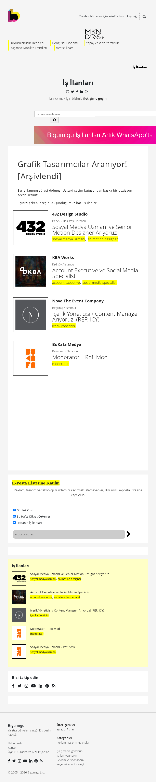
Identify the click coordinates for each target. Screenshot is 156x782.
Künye (12, 748)
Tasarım (72, 742)
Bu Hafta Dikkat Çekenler (33, 516)
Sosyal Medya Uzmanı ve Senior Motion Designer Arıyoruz (92, 223)
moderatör (60, 363)
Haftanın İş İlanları (29, 523)
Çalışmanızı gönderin (69, 751)
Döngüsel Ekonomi (65, 43)
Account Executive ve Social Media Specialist (95, 267)
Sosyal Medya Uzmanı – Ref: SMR (52, 647)
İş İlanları (140, 67)
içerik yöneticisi (64, 326)
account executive (66, 282)
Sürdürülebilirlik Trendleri (26, 43)
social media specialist (99, 282)
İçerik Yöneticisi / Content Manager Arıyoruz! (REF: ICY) (96, 310)
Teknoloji (84, 742)
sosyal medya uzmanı (68, 239)
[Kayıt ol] (128, 533)
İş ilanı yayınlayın (67, 755)
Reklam (61, 742)
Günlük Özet (25, 510)
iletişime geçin (95, 98)
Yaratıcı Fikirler (66, 729)
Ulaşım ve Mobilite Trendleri (28, 48)
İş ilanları (20, 565)
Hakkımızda (15, 743)
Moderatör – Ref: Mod (45, 629)
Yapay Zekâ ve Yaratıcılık (102, 43)
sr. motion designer (103, 239)
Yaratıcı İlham (64, 48)
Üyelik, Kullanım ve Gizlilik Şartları (28, 752)
